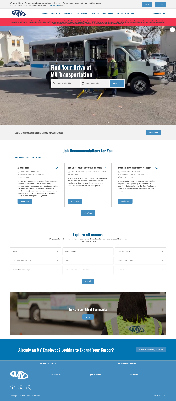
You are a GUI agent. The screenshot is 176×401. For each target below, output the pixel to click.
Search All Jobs (107, 13)
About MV (44, 13)
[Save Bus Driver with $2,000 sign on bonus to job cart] (106, 167)
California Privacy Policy (126, 13)
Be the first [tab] (36, 157)
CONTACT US (55, 375)
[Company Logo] (18, 13)
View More (88, 213)
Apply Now (25, 201)
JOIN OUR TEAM (95, 375)
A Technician (23, 167)
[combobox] (66, 83)
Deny (147, 4)
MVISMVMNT (133, 375)
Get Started (153, 132)
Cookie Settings (54, 5)
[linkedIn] (20, 387)
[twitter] (28, 387)
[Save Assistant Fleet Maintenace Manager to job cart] (156, 167)
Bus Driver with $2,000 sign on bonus (85, 167)
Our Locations (82, 13)
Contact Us (95, 13)
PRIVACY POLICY (159, 396)
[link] (88, 317)
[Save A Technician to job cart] (56, 167)
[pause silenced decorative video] (172, 29)
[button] (88, 281)
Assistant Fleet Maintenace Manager (134, 167)
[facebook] (12, 387)
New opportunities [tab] (21, 157)
